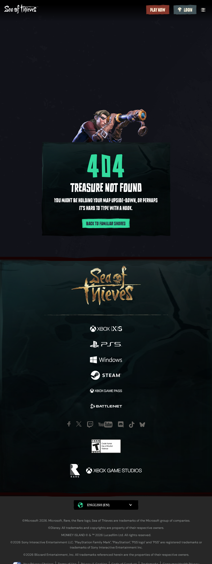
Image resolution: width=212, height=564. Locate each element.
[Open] (203, 9)
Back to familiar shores (106, 223)
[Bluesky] (142, 424)
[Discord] (120, 424)
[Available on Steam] (106, 376)
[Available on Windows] (106, 360)
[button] (106, 505)
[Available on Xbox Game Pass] (106, 391)
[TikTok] (131, 424)
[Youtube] (105, 424)
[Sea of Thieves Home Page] (74, 9)
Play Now (157, 10)
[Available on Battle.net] (106, 407)
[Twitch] (90, 424)
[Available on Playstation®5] (106, 345)
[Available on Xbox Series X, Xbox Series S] (106, 329)
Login (188, 10)
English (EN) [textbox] (98, 505)
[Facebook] (69, 424)
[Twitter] (78, 424)
